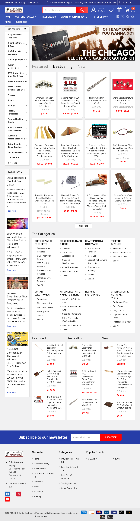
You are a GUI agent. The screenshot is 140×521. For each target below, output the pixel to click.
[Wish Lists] (113, 9)
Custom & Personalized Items (17, 137)
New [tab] (82, 66)
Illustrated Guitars (70, 271)
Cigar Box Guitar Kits (71, 313)
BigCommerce (52, 513)
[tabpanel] (83, 43)
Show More (83, 226)
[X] (122, 16)
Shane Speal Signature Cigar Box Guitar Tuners (123, 100)
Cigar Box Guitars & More (16, 44)
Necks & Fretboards (17, 81)
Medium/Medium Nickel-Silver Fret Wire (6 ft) (96, 100)
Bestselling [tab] (63, 66)
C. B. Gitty (92, 458)
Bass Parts (118, 306)
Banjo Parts (118, 310)
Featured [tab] (40, 66)
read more (11, 210)
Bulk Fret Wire (119, 248)
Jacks (40, 315)
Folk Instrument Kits (71, 325)
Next (129, 43)
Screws (91, 274)
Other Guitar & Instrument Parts (16, 88)
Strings (11, 105)
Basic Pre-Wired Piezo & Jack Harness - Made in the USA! (123, 148)
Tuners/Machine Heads (15, 120)
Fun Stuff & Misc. (16, 152)
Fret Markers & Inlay (122, 321)
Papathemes (41, 516)
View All (116, 458)
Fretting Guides (120, 256)
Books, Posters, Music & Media (15, 129)
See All (40, 285)
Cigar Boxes (93, 255)
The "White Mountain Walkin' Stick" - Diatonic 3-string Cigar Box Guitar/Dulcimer (125, 350)
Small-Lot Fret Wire (122, 252)
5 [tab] (88, 55)
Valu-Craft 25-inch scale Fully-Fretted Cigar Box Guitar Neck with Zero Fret (55, 350)
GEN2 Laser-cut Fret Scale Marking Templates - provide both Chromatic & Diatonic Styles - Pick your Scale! (96, 202)
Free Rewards (48, 17)
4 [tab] (86, 55)
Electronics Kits (44, 303)
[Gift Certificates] (121, 9)
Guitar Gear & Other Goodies (14, 145)
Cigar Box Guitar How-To (74, 17)
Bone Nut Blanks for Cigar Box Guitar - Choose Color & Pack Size (44, 199)
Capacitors (42, 299)
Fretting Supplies (16, 59)
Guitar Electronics (13, 66)
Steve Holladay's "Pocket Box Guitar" (16, 181)
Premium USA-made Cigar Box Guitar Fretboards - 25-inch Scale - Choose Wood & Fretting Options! (70, 150)
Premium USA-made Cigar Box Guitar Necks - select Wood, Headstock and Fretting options (44, 150)
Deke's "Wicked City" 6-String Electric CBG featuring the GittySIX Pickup (54, 376)
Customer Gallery (25, 17)
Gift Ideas (12, 163)
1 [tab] (78, 55)
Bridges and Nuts (121, 302)
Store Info (100, 17)
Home (7, 17)
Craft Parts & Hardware (14, 52)
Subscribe (21, 22)
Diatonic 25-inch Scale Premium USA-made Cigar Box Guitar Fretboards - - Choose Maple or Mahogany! (124, 379)
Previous (38, 43)
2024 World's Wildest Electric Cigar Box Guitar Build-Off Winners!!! (16, 240)
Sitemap (37, 496)
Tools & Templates (13, 112)
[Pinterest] (127, 16)
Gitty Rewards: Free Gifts (15, 36)
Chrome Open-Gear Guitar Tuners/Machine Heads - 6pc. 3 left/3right (44, 101)
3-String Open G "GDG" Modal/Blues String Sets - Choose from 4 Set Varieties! (70, 101)
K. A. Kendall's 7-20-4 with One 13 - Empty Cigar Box (125, 405)
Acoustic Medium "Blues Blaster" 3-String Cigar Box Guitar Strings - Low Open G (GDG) (96, 150)
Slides (11, 100)
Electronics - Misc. (45, 307)
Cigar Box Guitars (70, 267)
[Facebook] (117, 16)
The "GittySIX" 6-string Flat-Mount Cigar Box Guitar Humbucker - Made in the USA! (55, 402)
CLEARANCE (13, 157)
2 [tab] (81, 55)
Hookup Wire (43, 311)
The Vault (66, 248)
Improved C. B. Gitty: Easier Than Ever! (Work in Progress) (17, 298)
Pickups (11, 95)
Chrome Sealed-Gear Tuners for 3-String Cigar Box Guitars (123, 198)
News (8, 22)
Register (101, 11)
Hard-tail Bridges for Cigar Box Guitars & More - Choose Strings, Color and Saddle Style (70, 199)
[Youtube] (132, 16)
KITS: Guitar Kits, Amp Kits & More (16, 74)
